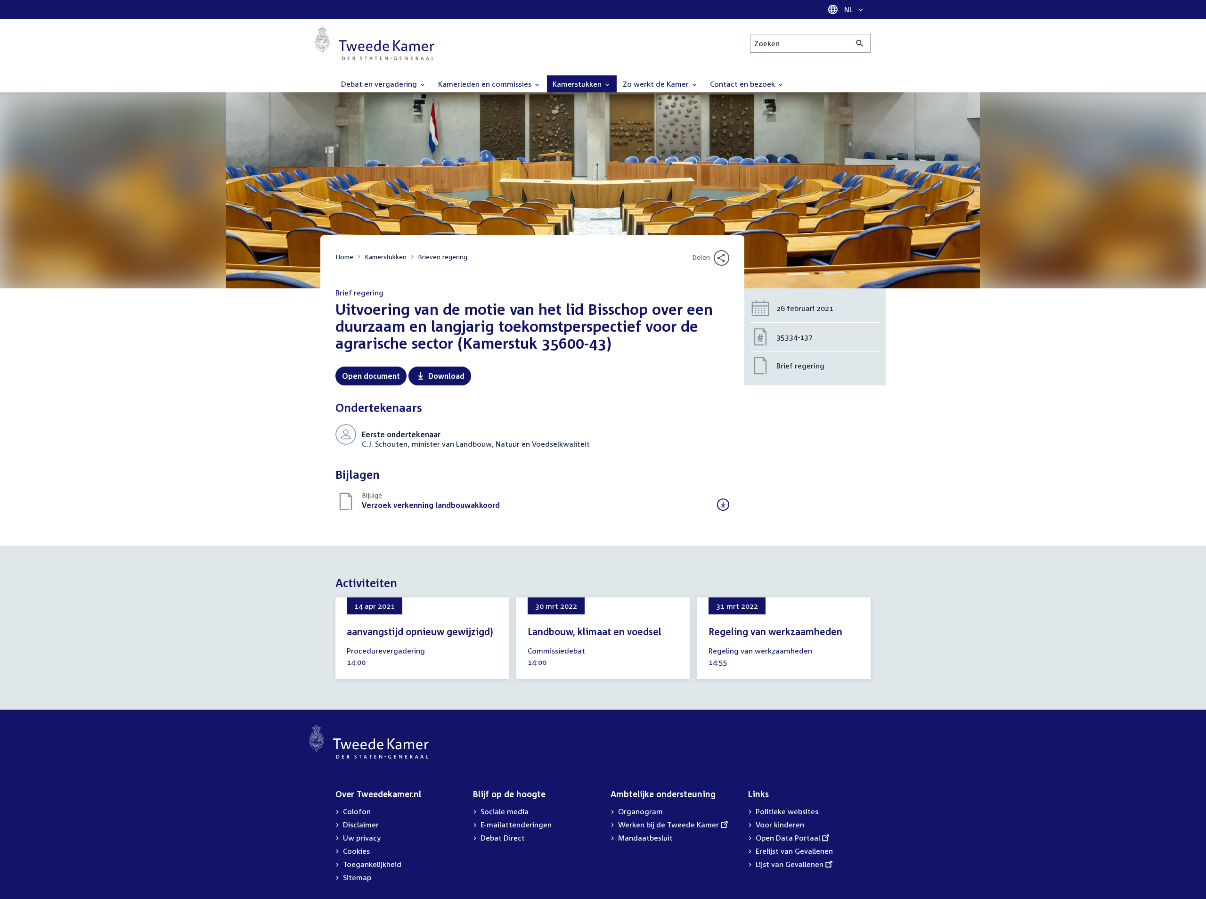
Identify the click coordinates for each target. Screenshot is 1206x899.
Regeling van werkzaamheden (775, 631)
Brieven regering (442, 257)
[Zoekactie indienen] (860, 43)
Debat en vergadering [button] (380, 84)
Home (344, 257)
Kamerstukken (386, 257)
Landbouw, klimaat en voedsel (594, 631)
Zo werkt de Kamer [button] (657, 84)
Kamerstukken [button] (578, 84)
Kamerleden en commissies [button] (485, 84)
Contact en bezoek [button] (743, 84)
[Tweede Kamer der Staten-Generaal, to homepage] (374, 43)
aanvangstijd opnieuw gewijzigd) (420, 631)
